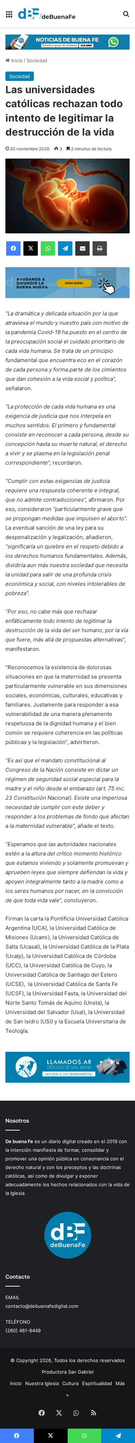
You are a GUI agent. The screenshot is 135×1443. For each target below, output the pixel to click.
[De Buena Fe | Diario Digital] (47, 13)
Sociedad (37, 60)
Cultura (70, 1383)
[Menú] (9, 16)
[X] (30, 248)
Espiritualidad (97, 1383)
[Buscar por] (126, 16)
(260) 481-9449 (23, 1330)
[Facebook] (13, 248)
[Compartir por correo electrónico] (82, 248)
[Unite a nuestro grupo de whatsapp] (67, 41)
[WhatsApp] (48, 248)
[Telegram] (65, 248)
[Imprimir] (100, 248)
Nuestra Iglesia (42, 1383)
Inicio (16, 60)
